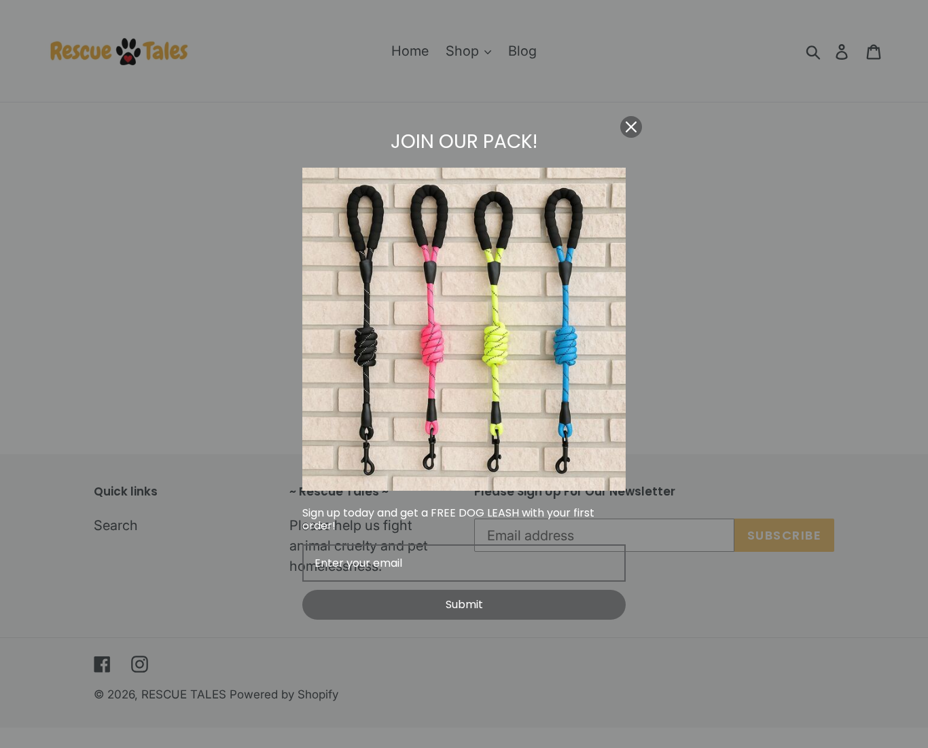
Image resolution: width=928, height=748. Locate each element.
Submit (464, 604)
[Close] (631, 127)
